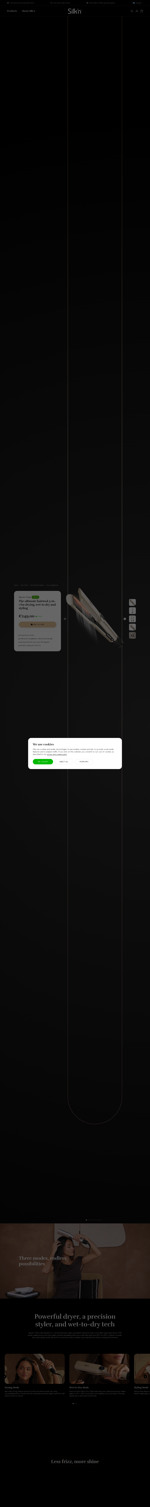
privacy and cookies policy (57, 754)
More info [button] (84, 762)
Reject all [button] (64, 762)
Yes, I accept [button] (43, 762)
